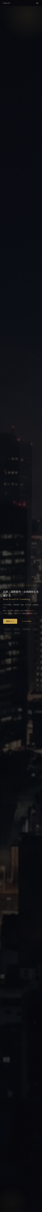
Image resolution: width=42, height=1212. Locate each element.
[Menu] (37, 3)
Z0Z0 (6, 3)
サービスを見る (26, 621)
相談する (9, 621)
